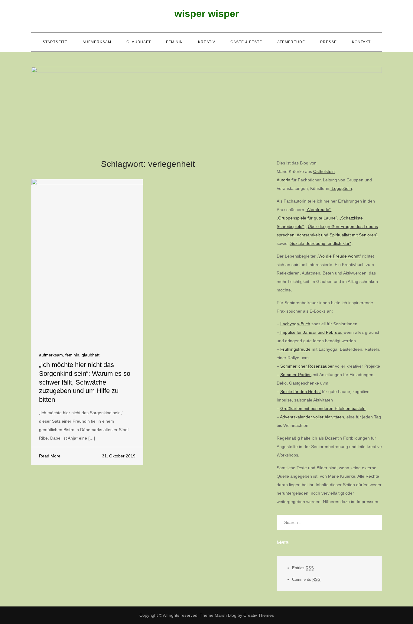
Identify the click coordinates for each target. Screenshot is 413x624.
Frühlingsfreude (295, 349)
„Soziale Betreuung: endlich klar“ (320, 243)
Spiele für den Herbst (300, 391)
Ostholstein (324, 171)
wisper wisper (206, 13)
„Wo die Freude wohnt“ (339, 256)
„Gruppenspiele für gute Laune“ (307, 218)
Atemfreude (291, 42)
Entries (303, 568)
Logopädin (341, 188)
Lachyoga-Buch (295, 323)
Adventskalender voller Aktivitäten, (312, 416)
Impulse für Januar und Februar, (311, 332)
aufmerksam (97, 42)
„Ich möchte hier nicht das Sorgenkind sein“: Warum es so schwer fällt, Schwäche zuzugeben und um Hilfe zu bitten (84, 382)
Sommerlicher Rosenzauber (307, 366)
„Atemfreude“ (318, 209)
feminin (174, 42)
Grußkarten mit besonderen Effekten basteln (323, 408)
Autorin (283, 179)
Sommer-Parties (295, 374)
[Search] (374, 522)
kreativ (206, 42)
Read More (49, 455)
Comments (306, 579)
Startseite (55, 42)
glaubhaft (138, 42)
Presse (328, 42)
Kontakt (361, 42)
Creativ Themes (258, 615)
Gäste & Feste (246, 42)
